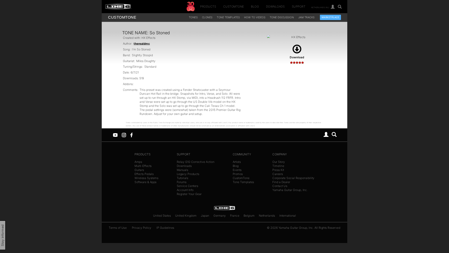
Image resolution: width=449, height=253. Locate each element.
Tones (193, 17)
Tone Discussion (282, 17)
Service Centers (187, 186)
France (234, 215)
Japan (205, 215)
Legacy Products (188, 174)
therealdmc (142, 43)
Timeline (278, 166)
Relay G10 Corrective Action (196, 162)
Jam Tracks (306, 17)
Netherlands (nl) (320, 7)
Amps (138, 162)
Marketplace (330, 17)
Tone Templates (228, 17)
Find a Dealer (281, 182)
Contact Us (279, 186)
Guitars (139, 170)
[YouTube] (115, 135)
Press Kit (278, 170)
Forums (182, 182)
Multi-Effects (143, 166)
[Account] (333, 7)
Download (297, 57)
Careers (277, 174)
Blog (255, 6)
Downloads (275, 6)
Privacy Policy (141, 227)
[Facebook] (131, 135)
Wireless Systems (146, 178)
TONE (122, 17)
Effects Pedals (144, 174)
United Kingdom (186, 215)
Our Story (278, 162)
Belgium (249, 215)
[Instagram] (123, 135)
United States (162, 215)
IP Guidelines (165, 227)
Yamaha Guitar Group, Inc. (290, 190)
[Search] (340, 7)
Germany (219, 215)
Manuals (182, 170)
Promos (238, 174)
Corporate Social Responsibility (293, 178)
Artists (237, 162)
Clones (207, 17)
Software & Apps (146, 182)
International (287, 215)
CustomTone (233, 6)
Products (208, 6)
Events (237, 170)
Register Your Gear (189, 194)
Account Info (185, 190)
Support (299, 6)
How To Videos (255, 17)
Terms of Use (118, 227)
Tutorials (182, 178)
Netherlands (267, 215)
